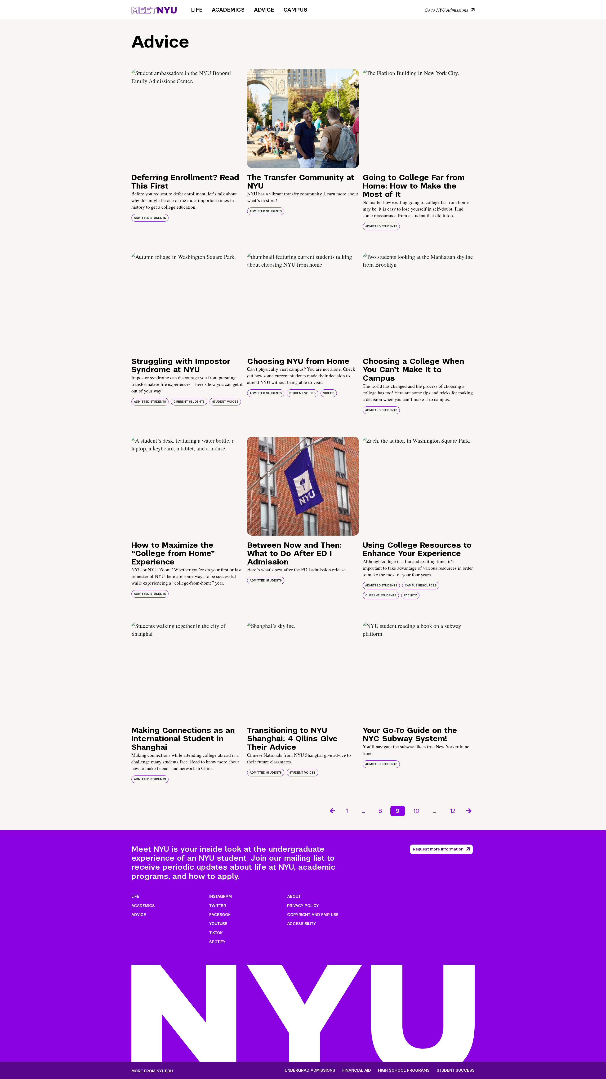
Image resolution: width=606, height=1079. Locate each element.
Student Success (456, 1070)
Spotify (217, 941)
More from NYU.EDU (152, 1071)
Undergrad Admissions (310, 1070)
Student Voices (225, 402)
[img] (187, 118)
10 (416, 811)
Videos (328, 393)
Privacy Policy (303, 905)
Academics (228, 10)
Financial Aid (356, 1070)
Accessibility (301, 923)
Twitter (217, 905)
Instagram (220, 896)
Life (196, 10)
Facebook (220, 914)
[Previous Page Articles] (332, 810)
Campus (295, 10)
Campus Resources (421, 585)
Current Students (189, 402)
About (294, 896)
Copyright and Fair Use (313, 914)
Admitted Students (150, 218)
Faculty (410, 595)
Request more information (438, 849)
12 (452, 811)
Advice (264, 10)
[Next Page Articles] (469, 810)
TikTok (216, 932)
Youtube (218, 923)
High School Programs (404, 1070)
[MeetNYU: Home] (154, 9)
